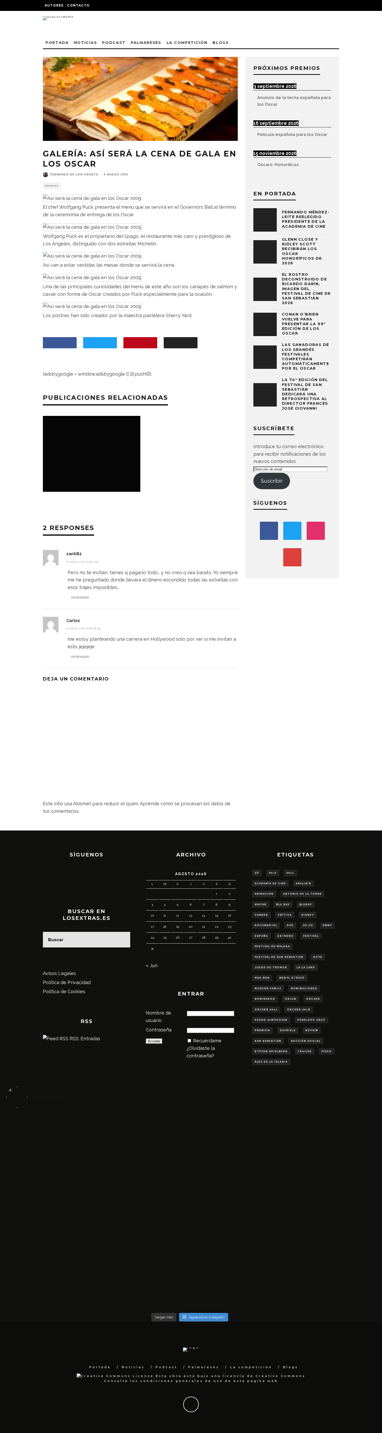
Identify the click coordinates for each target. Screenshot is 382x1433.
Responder (80, 597)
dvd (290, 925)
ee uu (308, 925)
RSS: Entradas (84, 1038)
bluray (305, 904)
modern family (268, 988)
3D (257, 873)
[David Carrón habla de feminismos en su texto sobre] (235, 1207)
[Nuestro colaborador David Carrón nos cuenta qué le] (52, 1274)
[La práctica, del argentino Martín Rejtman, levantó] (52, 1136)
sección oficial (306, 1041)
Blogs (221, 42)
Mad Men (262, 978)
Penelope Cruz (311, 1020)
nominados (265, 999)
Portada (57, 42)
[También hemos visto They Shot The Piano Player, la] (327, 1203)
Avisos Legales (59, 973)
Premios (51, 186)
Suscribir (271, 481)
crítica (285, 915)
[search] (122, 939)
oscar (291, 999)
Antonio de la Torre (302, 894)
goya (317, 957)
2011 (290, 873)
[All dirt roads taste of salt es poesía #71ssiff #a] (327, 1140)
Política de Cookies (64, 991)
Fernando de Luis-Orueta (74, 174)
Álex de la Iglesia (271, 1062)
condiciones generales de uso (181, 1381)
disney (307, 915)
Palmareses (146, 42)
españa (261, 936)
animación (264, 894)
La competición (187, 42)
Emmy (327, 925)
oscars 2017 (266, 1009)
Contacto (78, 5)
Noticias (85, 42)
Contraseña (159, 1029)
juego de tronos (271, 967)
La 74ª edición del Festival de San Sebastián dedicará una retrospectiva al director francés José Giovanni (305, 393)
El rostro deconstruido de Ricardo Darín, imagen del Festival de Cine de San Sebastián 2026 (306, 288)
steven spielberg (271, 1051)
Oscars (313, 999)
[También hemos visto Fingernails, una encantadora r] (144, 1203)
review (311, 1030)
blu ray (283, 904)
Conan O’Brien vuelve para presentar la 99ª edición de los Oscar (303, 324)
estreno (286, 936)
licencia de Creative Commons (264, 1376)
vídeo (326, 1051)
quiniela (288, 1030)
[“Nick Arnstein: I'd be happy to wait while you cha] (327, 1267)
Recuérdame (207, 1040)
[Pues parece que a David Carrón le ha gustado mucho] (52, 1211)
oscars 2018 (298, 1009)
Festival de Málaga (272, 946)
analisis (303, 883)
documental (266, 925)
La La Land (306, 967)
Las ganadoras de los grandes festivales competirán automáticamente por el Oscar (305, 356)
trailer (305, 1051)
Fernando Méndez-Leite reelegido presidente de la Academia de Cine (305, 219)
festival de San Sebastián (279, 957)
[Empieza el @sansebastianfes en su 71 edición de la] (235, 1263)
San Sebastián (268, 1041)
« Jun (151, 965)
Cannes (261, 915)
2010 (273, 873)
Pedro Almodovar (271, 1020)
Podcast (114, 42)
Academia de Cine (270, 883)
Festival (311, 936)
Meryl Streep (292, 978)
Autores (54, 5)
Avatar (261, 904)
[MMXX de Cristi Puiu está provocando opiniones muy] (144, 1136)
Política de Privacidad (67, 982)
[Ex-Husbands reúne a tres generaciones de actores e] (235, 1147)
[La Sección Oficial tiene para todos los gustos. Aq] (144, 1263)
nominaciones (304, 988)
